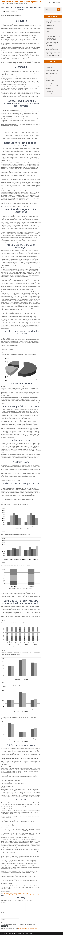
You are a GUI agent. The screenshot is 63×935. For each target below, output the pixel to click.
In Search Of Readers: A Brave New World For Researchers (52, 54)
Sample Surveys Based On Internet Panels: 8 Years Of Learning (16, 893)
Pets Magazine (49, 28)
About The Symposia (57, 2)
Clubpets (48, 33)
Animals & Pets (49, 91)
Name (2, 912)
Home (50, 2)
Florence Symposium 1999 (52, 85)
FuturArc (48, 31)
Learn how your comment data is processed (27, 928)
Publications (49, 64)
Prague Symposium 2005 (51, 76)
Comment (3, 902)
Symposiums (49, 67)
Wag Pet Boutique (50, 22)
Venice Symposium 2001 (51, 83)
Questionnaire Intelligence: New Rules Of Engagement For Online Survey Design (22, 894)
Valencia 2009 (7, 891)
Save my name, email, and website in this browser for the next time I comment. (18, 924)
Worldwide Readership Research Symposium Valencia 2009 (14, 17)
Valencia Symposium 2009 (52, 70)
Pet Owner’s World (50, 25)
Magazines (48, 88)
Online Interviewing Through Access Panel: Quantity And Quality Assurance (52, 44)
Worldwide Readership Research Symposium (21, 1)
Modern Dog (49, 20)
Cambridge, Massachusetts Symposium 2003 (52, 79)
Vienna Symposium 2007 (51, 73)
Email (2, 916)
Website (3, 919)
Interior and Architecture (51, 93)
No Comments (14, 11)
